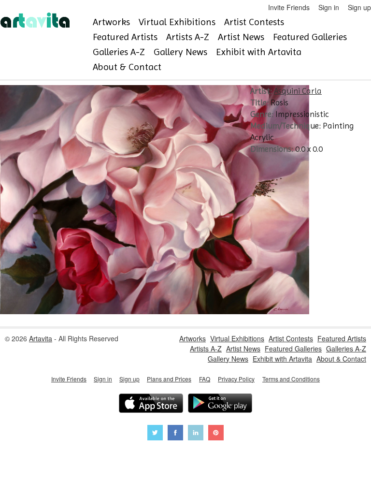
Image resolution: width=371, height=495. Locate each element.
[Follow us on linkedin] (195, 434)
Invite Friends (289, 7)
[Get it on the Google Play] (220, 404)
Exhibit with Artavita (258, 52)
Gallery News (180, 52)
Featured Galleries (310, 37)
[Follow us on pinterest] (216, 434)
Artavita (40, 338)
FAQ (204, 379)
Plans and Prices (169, 379)
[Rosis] (154, 311)
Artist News (241, 37)
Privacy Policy (236, 379)
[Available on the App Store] (151, 404)
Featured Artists (125, 37)
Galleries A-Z (119, 52)
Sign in (328, 7)
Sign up (359, 7)
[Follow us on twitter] (155, 434)
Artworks (111, 22)
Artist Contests (254, 22)
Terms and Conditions (291, 379)
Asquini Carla (298, 91)
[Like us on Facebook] (175, 434)
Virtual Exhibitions (177, 22)
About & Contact (127, 67)
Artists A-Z (187, 37)
